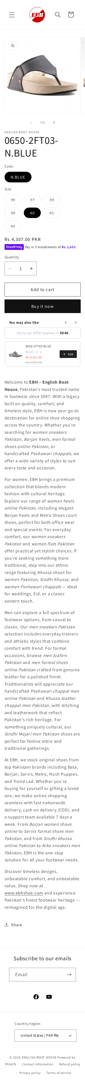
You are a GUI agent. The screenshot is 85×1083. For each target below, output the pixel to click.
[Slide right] (54, 122)
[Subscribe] (69, 975)
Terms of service (58, 1073)
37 (35, 201)
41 (54, 214)
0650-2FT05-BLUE (38, 346)
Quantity (12, 257)
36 (16, 201)
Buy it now (42, 306)
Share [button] (16, 924)
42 (16, 227)
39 (16, 214)
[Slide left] (31, 122)
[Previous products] (66, 322)
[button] (11, 14)
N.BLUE (18, 177)
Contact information (37, 1064)
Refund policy (69, 1064)
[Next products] (76, 322)
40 (32, 213)
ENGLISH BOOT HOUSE (39, 1057)
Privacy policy (30, 1073)
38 (54, 201)
